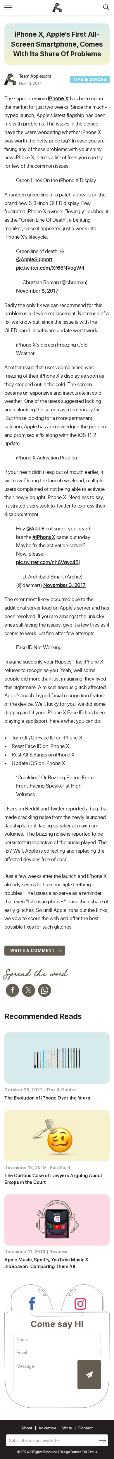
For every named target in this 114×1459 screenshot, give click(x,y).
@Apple (35, 528)
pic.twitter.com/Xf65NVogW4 (50, 267)
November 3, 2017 (64, 584)
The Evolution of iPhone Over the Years (47, 1098)
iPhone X (58, 98)
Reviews (58, 1251)
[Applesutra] (57, 7)
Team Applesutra (35, 76)
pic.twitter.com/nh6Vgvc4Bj (48, 562)
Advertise (47, 1428)
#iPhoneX (43, 536)
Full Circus (89, 1451)
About (26, 1428)
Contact (85, 1428)
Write (67, 1428)
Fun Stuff (60, 1167)
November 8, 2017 (37, 290)
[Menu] (8, 7)
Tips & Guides (90, 79)
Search (106, 7)
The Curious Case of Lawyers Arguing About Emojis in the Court (53, 1178)
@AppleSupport (34, 259)
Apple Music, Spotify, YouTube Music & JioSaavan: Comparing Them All (46, 1262)
